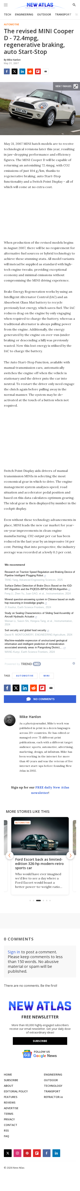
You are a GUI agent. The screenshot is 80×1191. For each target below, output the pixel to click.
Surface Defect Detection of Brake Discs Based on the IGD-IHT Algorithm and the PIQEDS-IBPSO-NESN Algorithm (38, 587)
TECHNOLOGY (53, 1086)
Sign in (14, 951)
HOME (8, 1074)
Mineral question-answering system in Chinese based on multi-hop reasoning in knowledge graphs (40, 601)
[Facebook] (7, 71)
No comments (44, 699)
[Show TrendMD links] (73, 663)
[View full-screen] (75, 86)
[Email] (46, 71)
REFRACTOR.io (53, 1097)
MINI (46, 675)
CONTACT (10, 1125)
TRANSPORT (63, 14)
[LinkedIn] (22, 71)
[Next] (70, 855)
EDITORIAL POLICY (16, 1091)
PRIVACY (9, 1119)
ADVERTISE (11, 1108)
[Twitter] (14, 71)
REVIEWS (9, 1102)
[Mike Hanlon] (10, 720)
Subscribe (40, 1041)
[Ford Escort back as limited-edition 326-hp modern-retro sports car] (40, 836)
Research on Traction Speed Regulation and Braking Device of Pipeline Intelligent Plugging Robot (40, 573)
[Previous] (10, 855)
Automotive (11, 24)
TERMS (8, 1114)
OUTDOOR (44, 14)
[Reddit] (30, 71)
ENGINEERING (24, 14)
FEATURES (10, 1097)
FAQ (6, 1136)
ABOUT (8, 1086)
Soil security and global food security (25, 630)
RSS (6, 1130)
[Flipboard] (38, 71)
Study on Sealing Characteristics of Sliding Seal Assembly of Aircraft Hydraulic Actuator (39, 615)
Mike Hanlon (30, 716)
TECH (7, 14)
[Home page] (40, 6)
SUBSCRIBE (11, 1080)
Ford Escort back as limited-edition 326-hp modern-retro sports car (39, 863)
